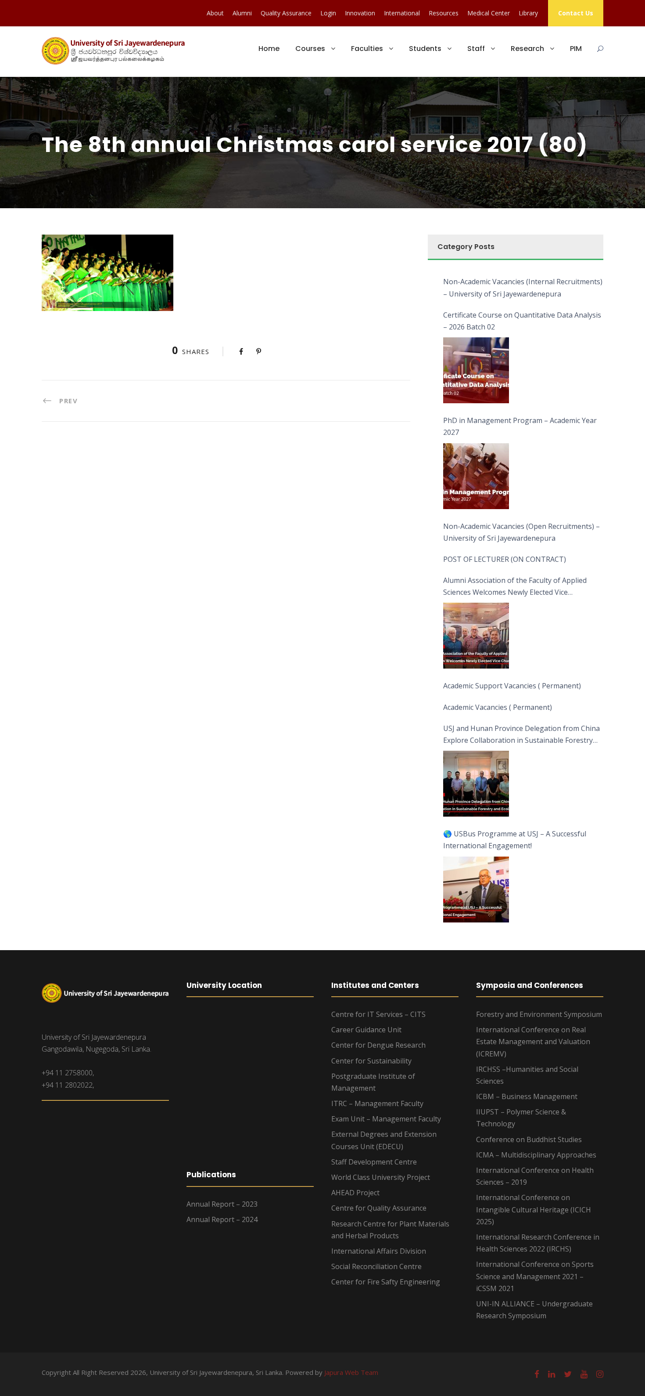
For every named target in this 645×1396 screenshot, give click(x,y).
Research (527, 48)
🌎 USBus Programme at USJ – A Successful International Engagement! (514, 839)
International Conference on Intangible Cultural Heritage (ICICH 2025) (533, 1209)
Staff (476, 48)
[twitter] (568, 1374)
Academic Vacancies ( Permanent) (497, 707)
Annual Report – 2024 (222, 1219)
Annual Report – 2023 (222, 1204)
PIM (576, 48)
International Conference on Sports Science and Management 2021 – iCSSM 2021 (535, 1276)
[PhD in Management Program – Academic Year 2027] (476, 476)
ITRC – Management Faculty (377, 1103)
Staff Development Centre (374, 1162)
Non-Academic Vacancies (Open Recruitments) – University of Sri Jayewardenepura (521, 532)
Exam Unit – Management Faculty (386, 1119)
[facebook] (536, 1374)
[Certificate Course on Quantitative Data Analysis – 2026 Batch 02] (476, 370)
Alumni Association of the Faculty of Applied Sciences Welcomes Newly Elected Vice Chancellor (515, 586)
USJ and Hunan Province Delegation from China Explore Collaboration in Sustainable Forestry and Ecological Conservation (521, 734)
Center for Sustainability (371, 1061)
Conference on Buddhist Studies (529, 1139)
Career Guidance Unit (366, 1029)
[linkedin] (551, 1374)
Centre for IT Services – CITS (378, 1014)
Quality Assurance (286, 13)
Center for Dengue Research (378, 1045)
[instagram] (599, 1374)
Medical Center (488, 13)
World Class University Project (380, 1177)
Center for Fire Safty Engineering (385, 1282)
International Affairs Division (378, 1251)
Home (269, 48)
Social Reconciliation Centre (376, 1266)
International (402, 13)
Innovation (360, 13)
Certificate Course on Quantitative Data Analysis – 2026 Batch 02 (522, 321)
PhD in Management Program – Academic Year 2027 (520, 426)
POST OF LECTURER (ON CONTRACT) (504, 559)
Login (328, 13)
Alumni (242, 13)
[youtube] (584, 1374)
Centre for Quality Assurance (378, 1208)
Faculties (367, 48)
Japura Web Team (351, 1372)
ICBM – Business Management (526, 1096)
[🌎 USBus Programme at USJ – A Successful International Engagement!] (476, 889)
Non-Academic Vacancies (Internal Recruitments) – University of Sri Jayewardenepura (522, 287)
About (215, 13)
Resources (444, 13)
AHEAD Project (355, 1192)
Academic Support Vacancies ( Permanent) (512, 686)
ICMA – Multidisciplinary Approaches (536, 1155)
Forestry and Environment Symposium (539, 1014)
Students (425, 48)
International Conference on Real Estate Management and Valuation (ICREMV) (533, 1041)
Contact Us (575, 13)
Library (528, 13)
